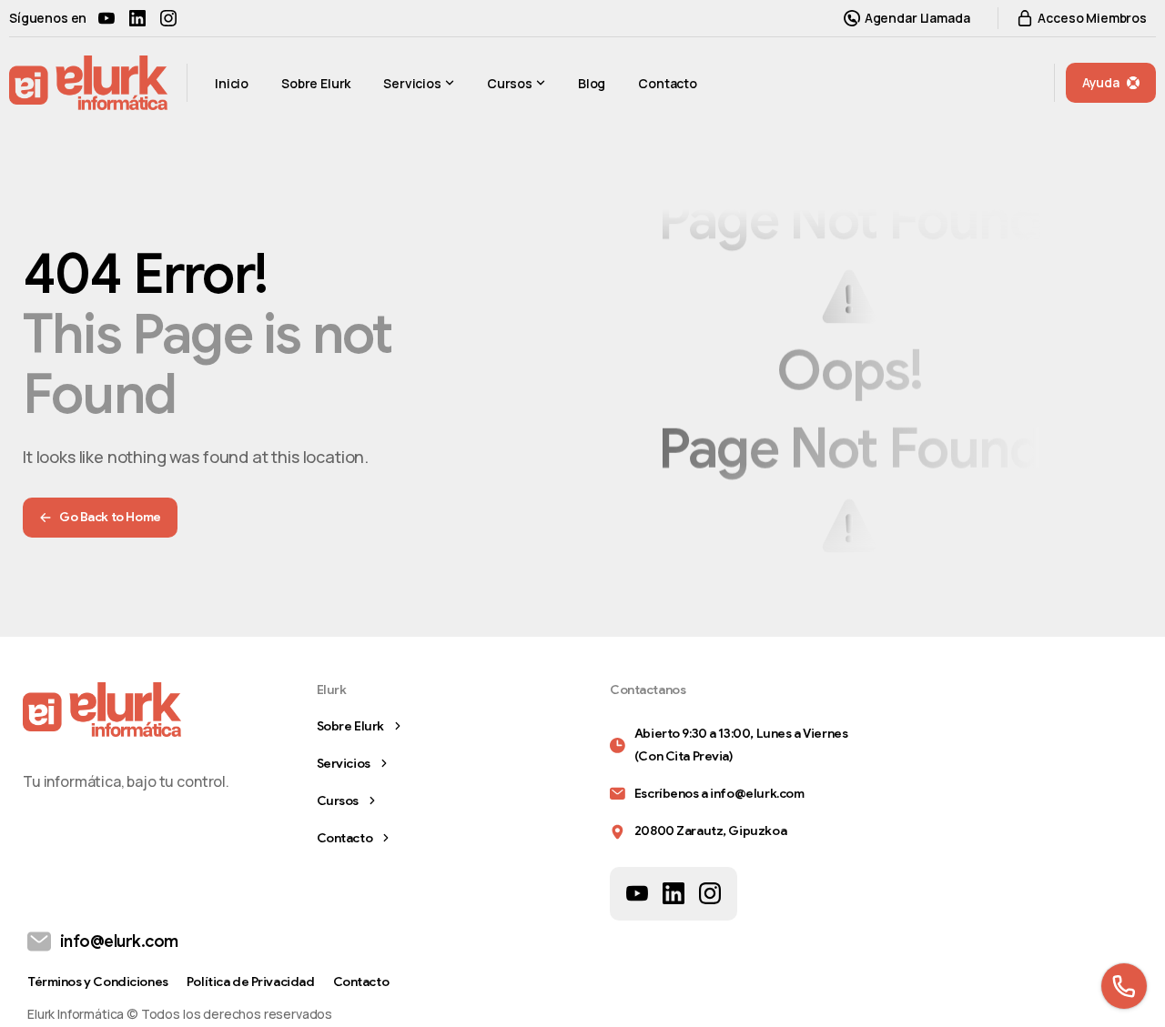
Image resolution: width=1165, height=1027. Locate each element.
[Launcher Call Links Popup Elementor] (1124, 986)
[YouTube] (106, 18)
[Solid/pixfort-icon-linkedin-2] (673, 893)
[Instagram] (168, 18)
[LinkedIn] (137, 18)
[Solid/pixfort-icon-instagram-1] (710, 893)
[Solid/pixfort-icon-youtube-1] (637, 893)
